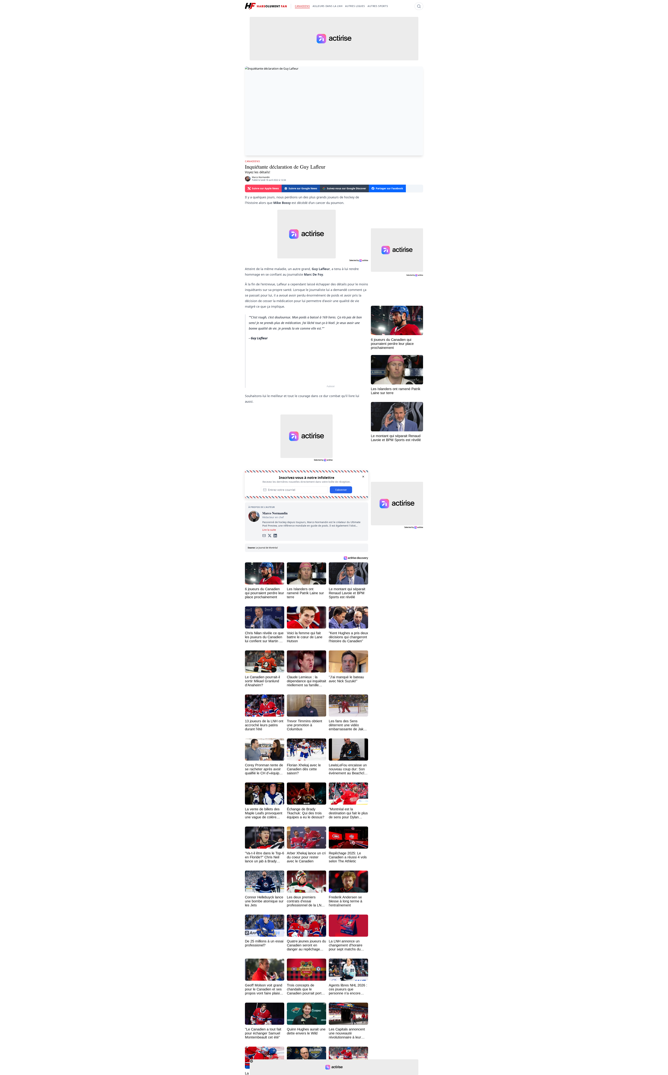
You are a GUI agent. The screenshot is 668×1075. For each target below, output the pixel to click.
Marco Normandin (261, 177)
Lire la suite (269, 529)
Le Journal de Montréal (267, 547)
